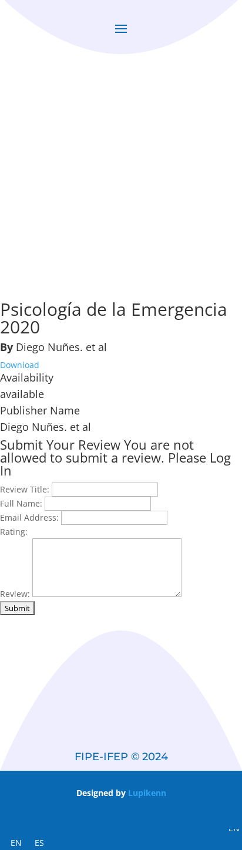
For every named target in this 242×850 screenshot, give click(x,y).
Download (19, 364)
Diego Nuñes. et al (61, 347)
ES (39, 842)
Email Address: (29, 517)
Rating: (14, 531)
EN (16, 842)
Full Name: (21, 503)
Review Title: (24, 489)
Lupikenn (147, 792)
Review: (15, 593)
